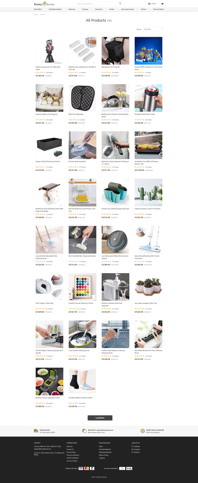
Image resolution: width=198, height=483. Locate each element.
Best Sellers (38, 9)
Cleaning (85, 9)
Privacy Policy (71, 452)
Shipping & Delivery (105, 452)
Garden (111, 9)
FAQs (101, 446)
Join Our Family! (72, 461)
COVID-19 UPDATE (72, 458)
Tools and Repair (158, 9)
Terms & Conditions (73, 455)
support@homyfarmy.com (42, 449)
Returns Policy (103, 455)
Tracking (102, 458)
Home (36, 14)
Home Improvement (127, 9)
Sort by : (139, 29)
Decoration (98, 9)
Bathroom (72, 9)
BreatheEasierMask (55, 9)
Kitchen (143, 9)
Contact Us (70, 449)
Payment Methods (105, 449)
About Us (69, 446)
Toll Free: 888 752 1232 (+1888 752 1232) (47, 446)
